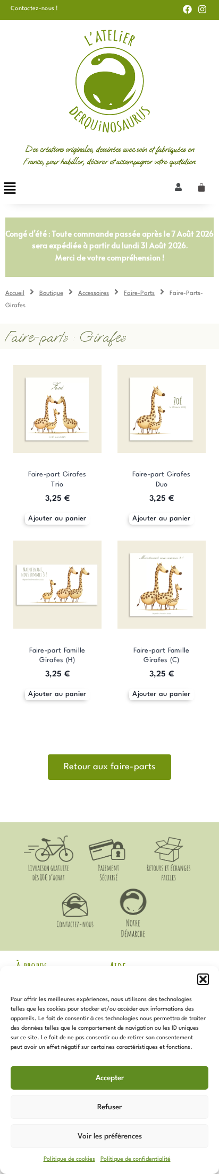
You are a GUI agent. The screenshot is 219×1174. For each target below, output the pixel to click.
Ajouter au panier (57, 518)
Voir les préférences (110, 1136)
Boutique (51, 293)
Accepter (110, 1078)
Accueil (14, 293)
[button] (203, 979)
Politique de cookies (69, 1159)
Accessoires (93, 293)
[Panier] (201, 188)
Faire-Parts (139, 293)
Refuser (109, 1107)
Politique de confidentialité (135, 1159)
